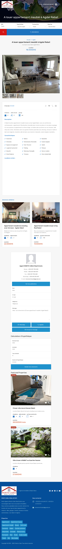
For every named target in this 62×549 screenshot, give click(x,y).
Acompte (14, 347)
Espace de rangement (12, 145)
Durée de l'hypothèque (17, 360)
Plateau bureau (21, 531)
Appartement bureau (16, 522)
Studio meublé (23, 535)
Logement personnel (11, 148)
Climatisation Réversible (30, 141)
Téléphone (14, 301)
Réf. (2, 24)
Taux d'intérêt (15, 353)
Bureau (17, 525)
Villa (9, 538)
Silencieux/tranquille (29, 151)
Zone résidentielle (46, 154)
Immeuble (12, 531)
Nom (13, 288)
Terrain (4, 538)
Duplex (11, 528)
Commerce (5, 528)
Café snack (23, 525)
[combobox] (23, 27)
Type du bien (20, 24)
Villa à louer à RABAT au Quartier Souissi (26, 460)
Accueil (28, 39)
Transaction (35, 24)
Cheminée (8, 141)
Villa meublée (14, 538)
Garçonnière (5, 531)
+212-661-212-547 (34, 276)
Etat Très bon (27, 145)
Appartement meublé (7, 525)
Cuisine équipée (46, 141)
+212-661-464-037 (33, 271)
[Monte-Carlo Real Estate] (7, 7)
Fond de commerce (20, 528)
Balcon (26, 138)
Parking (26, 148)
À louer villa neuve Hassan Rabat (24, 408)
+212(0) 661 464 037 (48, 4)
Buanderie (44, 138)
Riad (11, 535)
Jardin (43, 145)
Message (14, 308)
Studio (15, 535)
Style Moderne (10, 154)
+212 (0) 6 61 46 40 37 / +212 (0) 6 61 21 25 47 (44, 502)
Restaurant (5, 535)
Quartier (50, 24)
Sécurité (8, 151)
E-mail (13, 294)
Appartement (5, 522)
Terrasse (26, 154)
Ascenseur (9, 138)
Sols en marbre (45, 151)
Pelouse (44, 148)
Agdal (33, 39)
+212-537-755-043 (33, 269)
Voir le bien (16, 218)
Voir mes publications (31, 284)
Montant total (15, 340)
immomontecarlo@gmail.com (33, 279)
